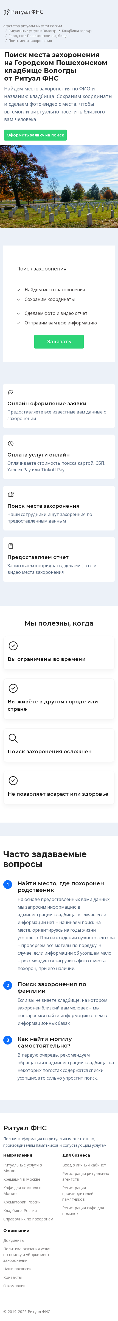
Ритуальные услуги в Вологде (33, 30)
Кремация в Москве (21, 1179)
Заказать (59, 342)
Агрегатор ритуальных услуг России (32, 26)
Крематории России (22, 1202)
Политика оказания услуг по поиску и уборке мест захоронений (26, 1254)
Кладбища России (20, 1210)
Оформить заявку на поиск (35, 135)
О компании (14, 1285)
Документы (13, 1240)
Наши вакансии (17, 1268)
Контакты (12, 1277)
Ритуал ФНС (26, 11)
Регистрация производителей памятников (77, 1193)
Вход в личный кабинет (84, 1165)
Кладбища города (77, 30)
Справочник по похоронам (28, 1219)
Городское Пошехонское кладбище (38, 35)
